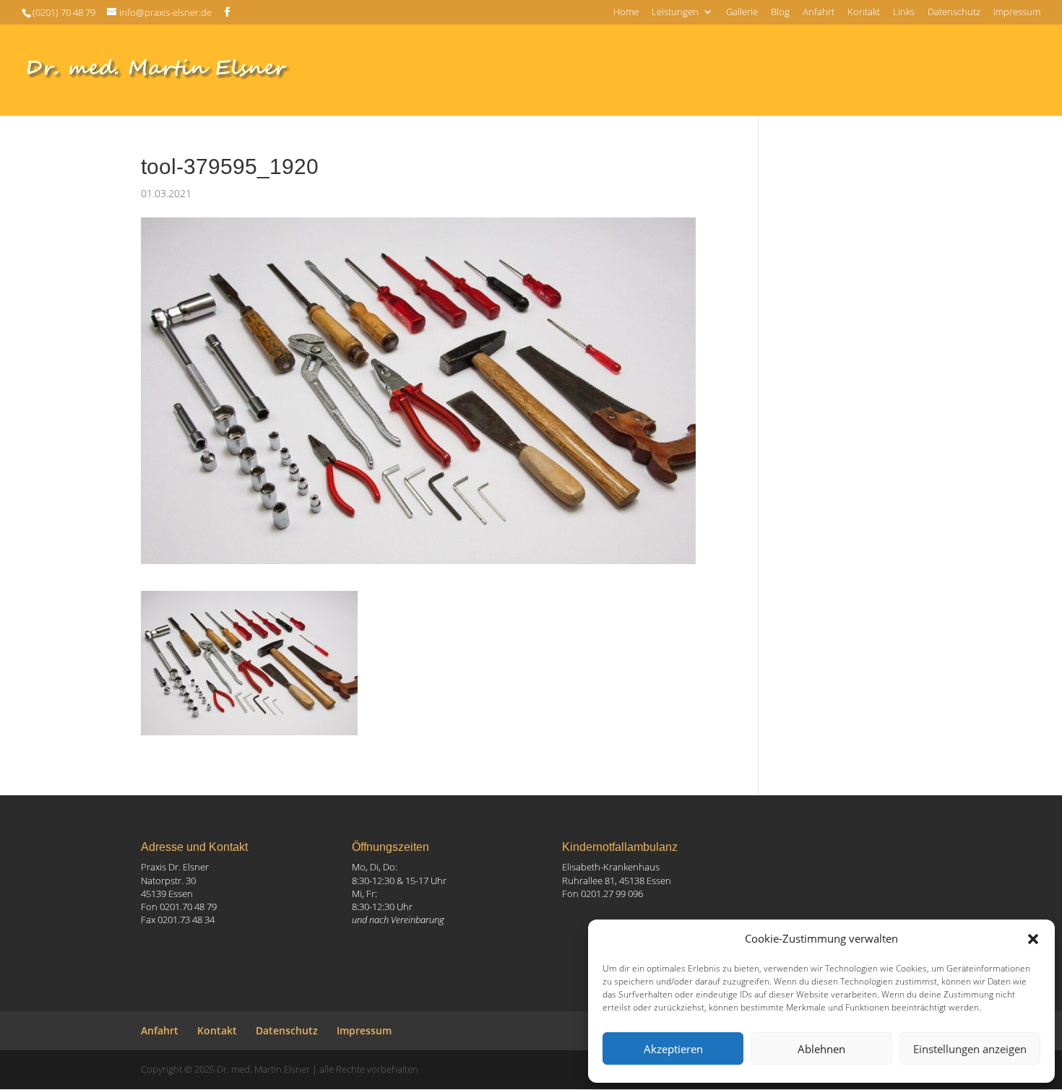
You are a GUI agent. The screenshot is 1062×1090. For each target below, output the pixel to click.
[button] (1033, 939)
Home (626, 12)
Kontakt (863, 12)
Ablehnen (821, 1049)
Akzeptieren (673, 1049)
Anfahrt (818, 12)
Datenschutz (954, 12)
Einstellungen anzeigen (970, 1049)
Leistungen (675, 12)
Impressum (1016, 12)
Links (904, 12)
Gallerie (742, 12)
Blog (780, 12)
